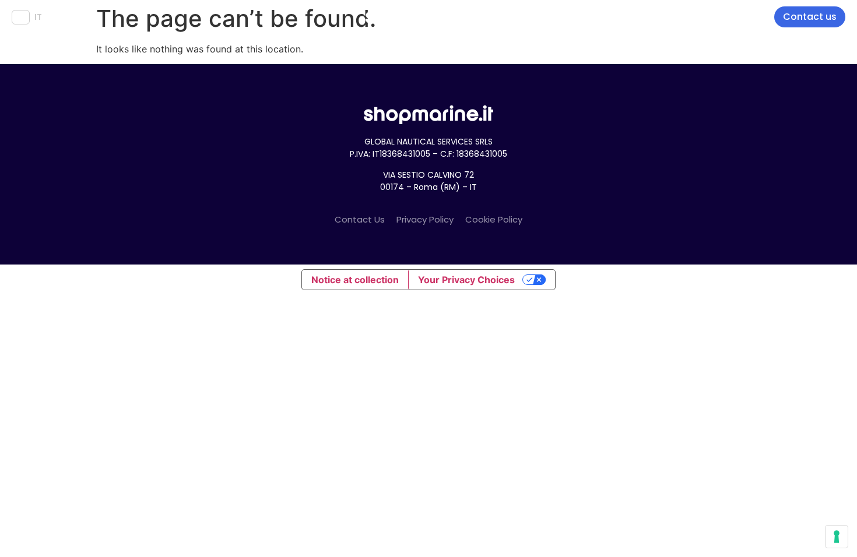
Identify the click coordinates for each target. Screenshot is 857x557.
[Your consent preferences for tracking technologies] (837, 537)
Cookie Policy (493, 219)
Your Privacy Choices (466, 279)
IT (38, 17)
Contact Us (360, 219)
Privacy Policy (425, 219)
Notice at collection (355, 279)
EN (20, 17)
